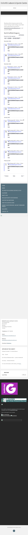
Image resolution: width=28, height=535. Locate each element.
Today (14, 175)
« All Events (21, 35)
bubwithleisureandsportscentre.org (9, 340)
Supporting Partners (8, 200)
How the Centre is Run (8, 202)
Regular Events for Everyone (10, 197)
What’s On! (5, 195)
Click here (9, 343)
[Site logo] (14, 4)
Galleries (4, 209)
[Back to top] (14, 531)
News (3, 188)
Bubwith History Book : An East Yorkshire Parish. (13, 205)
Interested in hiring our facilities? (11, 190)
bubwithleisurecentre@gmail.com (12, 28)
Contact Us (5, 211)
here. (20, 363)
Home (3, 185)
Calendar (4, 193)
